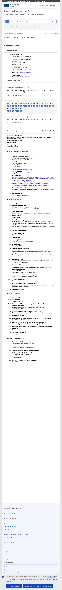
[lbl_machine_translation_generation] (27, 117)
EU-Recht (6, 567)
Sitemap (6, 559)
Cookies (6, 545)
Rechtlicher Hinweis (9, 542)
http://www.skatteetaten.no (27, 72)
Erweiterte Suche (15, 27)
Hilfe (5, 523)
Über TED (6, 556)
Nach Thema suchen (36, 27)
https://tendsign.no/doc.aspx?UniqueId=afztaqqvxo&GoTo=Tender (29, 185)
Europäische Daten (9, 570)
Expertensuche (25, 27)
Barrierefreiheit (7, 548)
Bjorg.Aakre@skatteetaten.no (23, 69)
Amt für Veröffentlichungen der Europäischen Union (18, 512)
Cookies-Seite (51, 576)
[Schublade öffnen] (6, 44)
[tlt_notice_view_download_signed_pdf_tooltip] (24, 92)
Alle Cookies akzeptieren (14, 586)
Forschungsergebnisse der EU (11, 573)
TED (5, 33)
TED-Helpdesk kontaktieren (11, 526)
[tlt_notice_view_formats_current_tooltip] (53, 131)
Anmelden (45, 5)
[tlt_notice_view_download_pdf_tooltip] (8, 106)
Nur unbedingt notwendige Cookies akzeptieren (38, 586)
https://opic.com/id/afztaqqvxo (27, 347)
